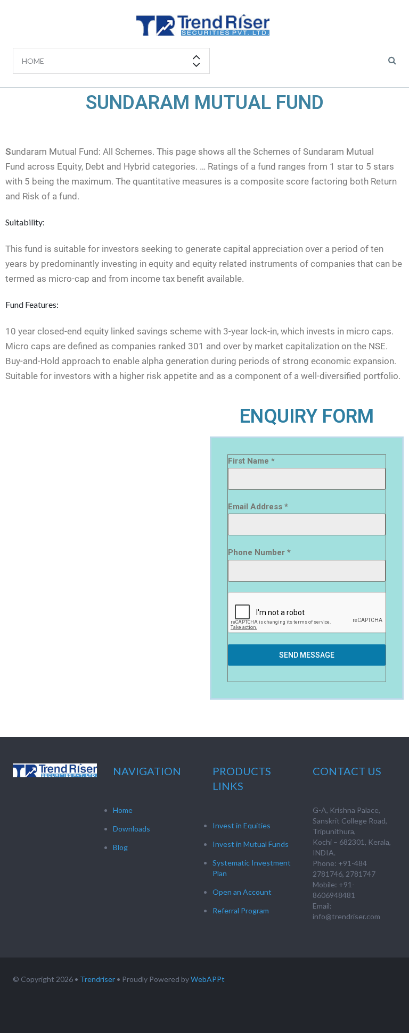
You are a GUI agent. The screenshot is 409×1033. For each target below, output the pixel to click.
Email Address (258, 506)
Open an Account (242, 891)
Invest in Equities (241, 825)
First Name (251, 461)
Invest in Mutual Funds (250, 844)
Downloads (131, 828)
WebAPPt (208, 979)
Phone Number (259, 552)
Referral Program (240, 910)
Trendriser (97, 979)
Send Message (306, 655)
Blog (120, 847)
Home (123, 809)
